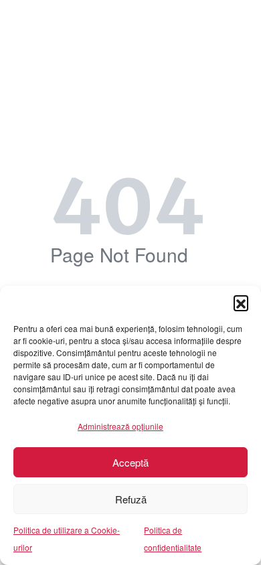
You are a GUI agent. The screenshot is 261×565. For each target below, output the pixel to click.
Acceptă (130, 462)
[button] (241, 302)
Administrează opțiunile (120, 426)
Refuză (131, 499)
